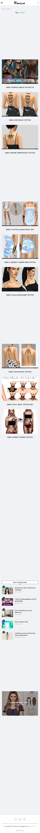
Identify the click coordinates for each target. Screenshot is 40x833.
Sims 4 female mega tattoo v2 (20, 87)
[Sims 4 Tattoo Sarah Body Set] (20, 214)
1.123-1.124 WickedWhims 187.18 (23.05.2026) (25, 600)
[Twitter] (20, 819)
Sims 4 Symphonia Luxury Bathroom (23, 611)
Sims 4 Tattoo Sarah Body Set (20, 230)
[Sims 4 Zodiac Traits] (7, 624)
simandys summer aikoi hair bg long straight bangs (25, 634)
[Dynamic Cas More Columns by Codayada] (7, 590)
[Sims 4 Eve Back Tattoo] (20, 104)
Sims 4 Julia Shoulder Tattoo (20, 295)
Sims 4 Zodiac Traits (21, 622)
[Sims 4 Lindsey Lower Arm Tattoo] (20, 246)
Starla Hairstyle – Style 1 (20, 702)
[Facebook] (15, 819)
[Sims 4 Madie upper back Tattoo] (20, 137)
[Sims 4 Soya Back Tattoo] (20, 356)
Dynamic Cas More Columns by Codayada (25, 589)
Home (3, 9)
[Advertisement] (20, 36)
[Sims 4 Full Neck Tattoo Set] (20, 389)
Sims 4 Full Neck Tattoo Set (20, 404)
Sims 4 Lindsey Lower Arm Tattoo (20, 262)
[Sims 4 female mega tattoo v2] (20, 71)
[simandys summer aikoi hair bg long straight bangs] (7, 636)
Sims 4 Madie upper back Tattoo (20, 153)
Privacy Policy (33, 826)
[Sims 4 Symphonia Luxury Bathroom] (7, 613)
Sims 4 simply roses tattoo (20, 437)
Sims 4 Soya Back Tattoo (20, 372)
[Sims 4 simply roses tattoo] (20, 421)
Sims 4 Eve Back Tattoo (20, 120)
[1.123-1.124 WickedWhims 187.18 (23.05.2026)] (7, 602)
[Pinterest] (24, 819)
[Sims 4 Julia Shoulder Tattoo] (20, 279)
